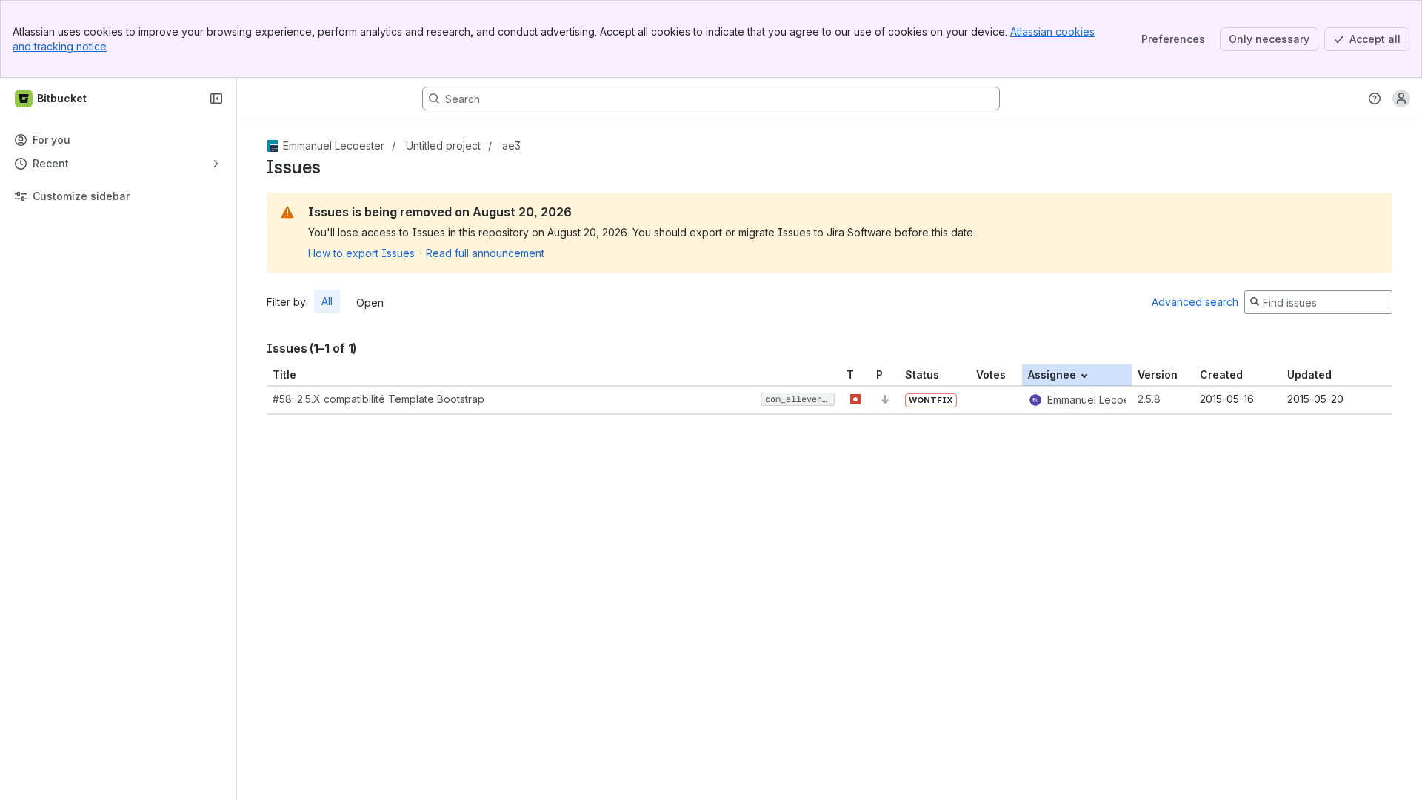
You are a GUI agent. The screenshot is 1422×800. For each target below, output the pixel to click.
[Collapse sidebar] (216, 98)
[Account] (1401, 98)
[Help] (1374, 98)
